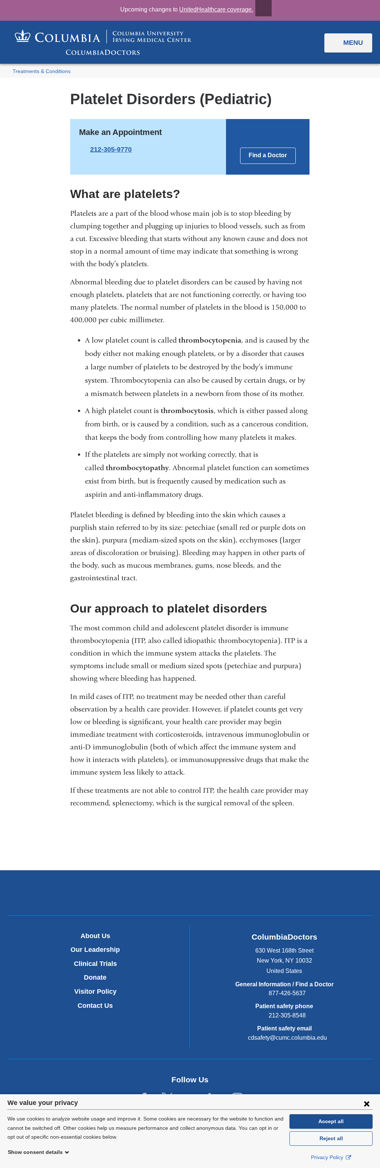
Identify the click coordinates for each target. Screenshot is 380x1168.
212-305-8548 (287, 1015)
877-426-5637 (287, 993)
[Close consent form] (367, 1103)
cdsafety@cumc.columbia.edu (287, 1038)
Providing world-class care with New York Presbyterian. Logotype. (240, 894)
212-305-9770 (111, 149)
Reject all (331, 1138)
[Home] (103, 42)
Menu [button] (353, 42)
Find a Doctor (268, 155)
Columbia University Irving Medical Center (155, 892)
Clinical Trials (95, 963)
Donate (95, 977)
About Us (95, 936)
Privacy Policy (328, 1157)
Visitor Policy (95, 991)
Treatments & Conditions (42, 71)
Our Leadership (95, 949)
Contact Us (95, 1005)
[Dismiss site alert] (263, 8)
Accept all (331, 1121)
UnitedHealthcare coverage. (216, 9)
